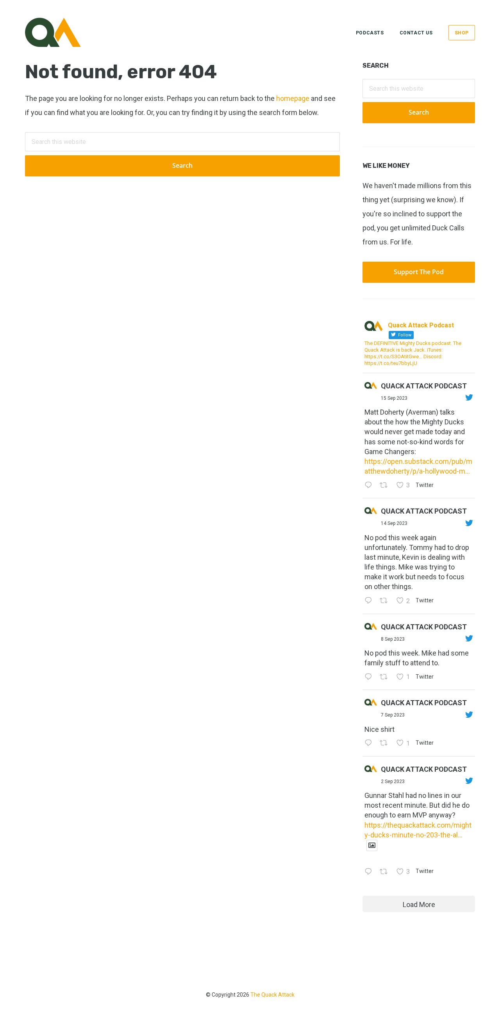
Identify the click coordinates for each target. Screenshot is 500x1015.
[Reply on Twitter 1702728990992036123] (370, 485)
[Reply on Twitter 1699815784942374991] (370, 743)
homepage (292, 98)
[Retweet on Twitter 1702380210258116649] (386, 601)
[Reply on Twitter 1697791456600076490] (370, 872)
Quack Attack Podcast (424, 386)
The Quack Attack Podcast (64, 32)
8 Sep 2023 (393, 639)
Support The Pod (419, 272)
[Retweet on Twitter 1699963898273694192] (386, 677)
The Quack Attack (272, 995)
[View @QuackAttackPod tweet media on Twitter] (371, 845)
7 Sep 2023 (393, 715)
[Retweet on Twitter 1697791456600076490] (386, 872)
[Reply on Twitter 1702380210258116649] (370, 601)
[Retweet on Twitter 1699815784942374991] (386, 743)
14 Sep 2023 (394, 523)
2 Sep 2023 (393, 781)
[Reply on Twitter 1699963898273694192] (370, 677)
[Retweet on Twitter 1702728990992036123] (386, 485)
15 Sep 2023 (394, 398)
